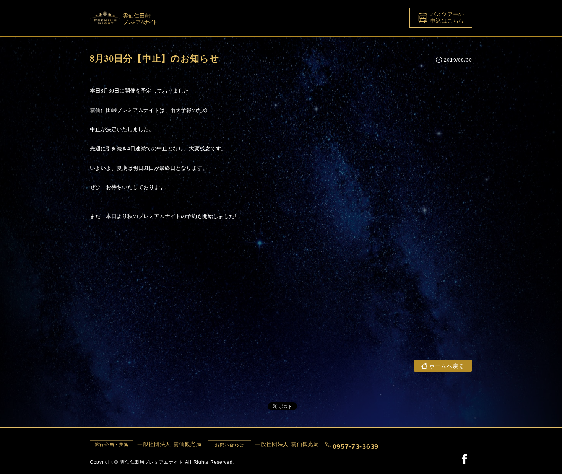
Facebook (464, 458)
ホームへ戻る (447, 366)
